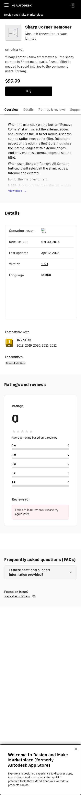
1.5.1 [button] (44, 264)
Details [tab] (28, 109)
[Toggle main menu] (6, 5)
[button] (40, 572)
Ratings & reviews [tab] (51, 109)
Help (43, 179)
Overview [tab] (11, 109)
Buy (28, 91)
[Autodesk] (22, 5)
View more (15, 191)
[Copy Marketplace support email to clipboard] (34, 596)
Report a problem (17, 596)
